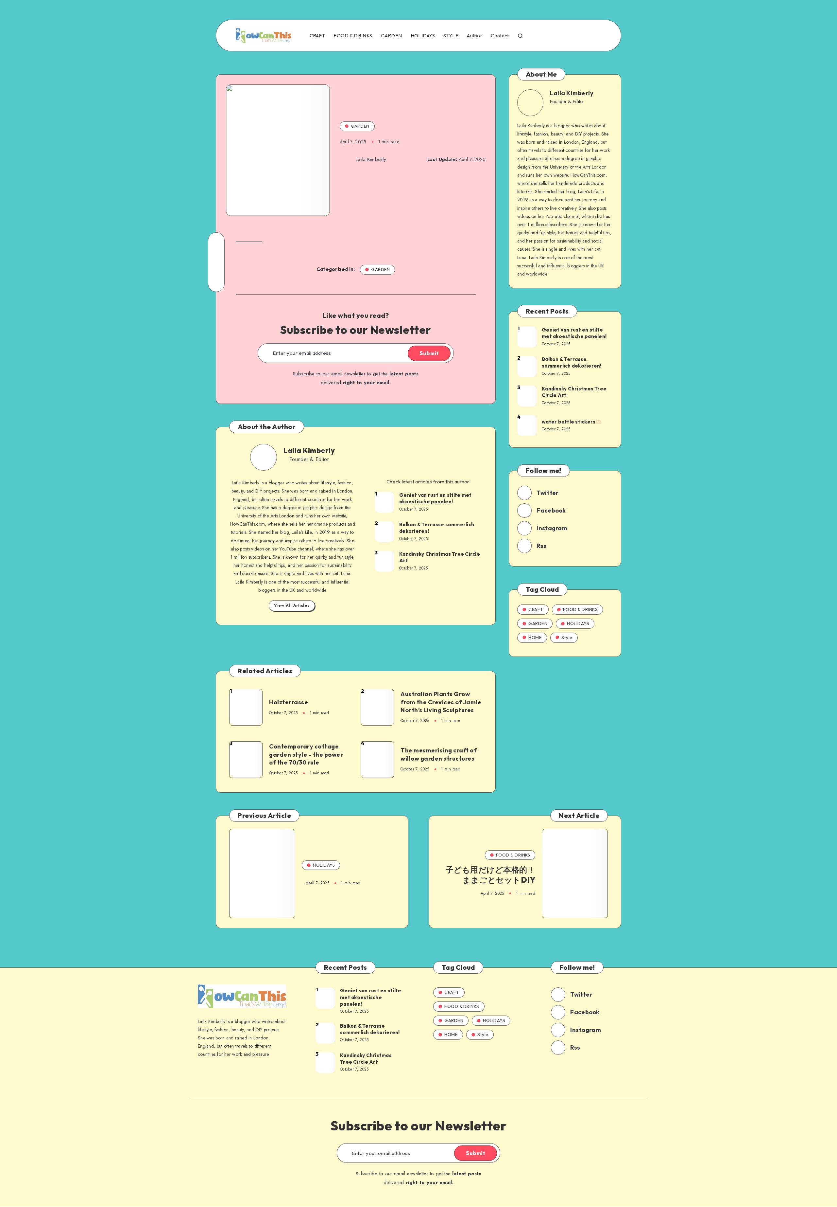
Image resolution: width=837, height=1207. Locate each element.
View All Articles (292, 605)
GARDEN (391, 36)
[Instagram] (566, 36)
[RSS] (595, 36)
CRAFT (317, 36)
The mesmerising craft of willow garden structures (439, 754)
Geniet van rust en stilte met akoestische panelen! (435, 498)
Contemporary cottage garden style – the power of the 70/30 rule (306, 754)
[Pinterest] (581, 36)
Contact (500, 36)
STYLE (450, 36)
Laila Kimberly (309, 450)
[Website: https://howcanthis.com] (307, 469)
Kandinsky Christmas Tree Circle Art (439, 557)
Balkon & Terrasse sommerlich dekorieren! (436, 527)
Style (566, 637)
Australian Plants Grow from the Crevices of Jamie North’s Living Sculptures (441, 702)
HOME (535, 637)
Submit (429, 353)
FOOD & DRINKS (352, 36)
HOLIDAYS (423, 36)
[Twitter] (552, 36)
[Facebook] (538, 36)
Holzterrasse (288, 702)
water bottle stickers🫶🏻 (572, 422)
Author (474, 36)
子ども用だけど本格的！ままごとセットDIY (491, 875)
